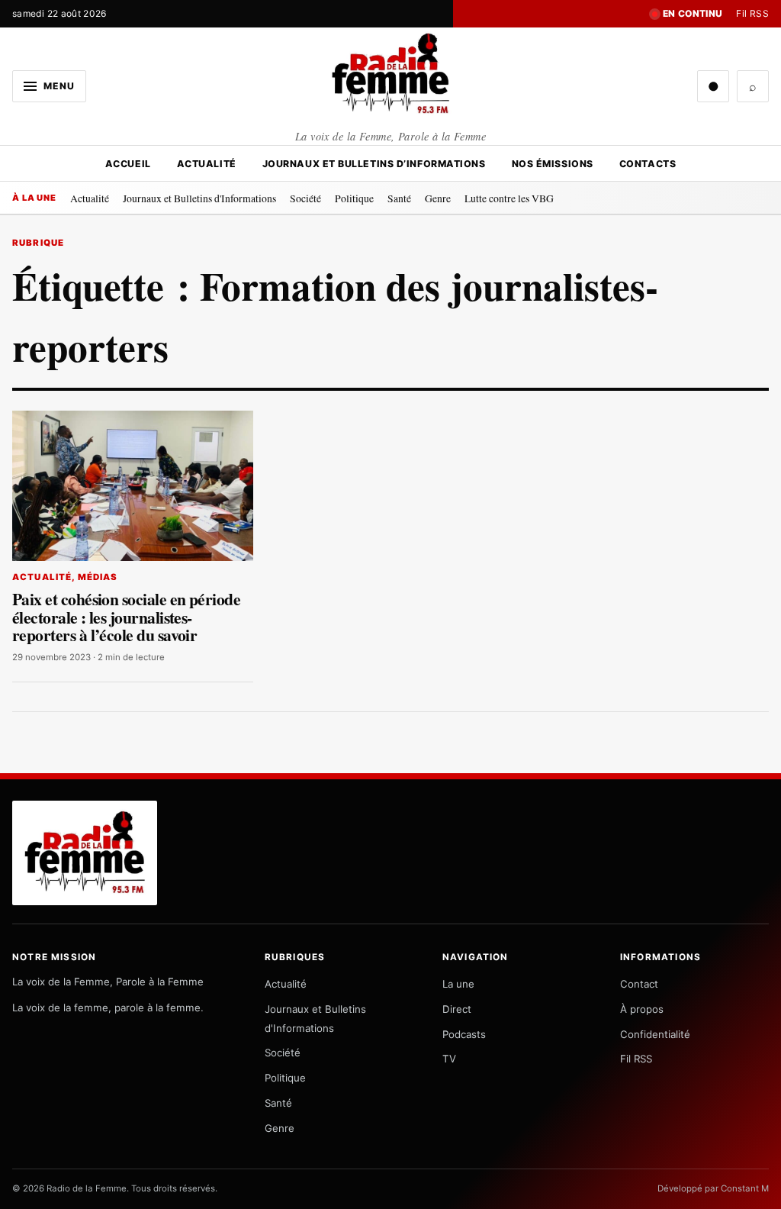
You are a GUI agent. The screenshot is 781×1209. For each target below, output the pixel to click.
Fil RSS (752, 13)
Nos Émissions (552, 163)
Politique (354, 198)
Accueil (128, 163)
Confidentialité (655, 1034)
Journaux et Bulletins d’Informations (374, 163)
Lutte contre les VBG (509, 198)
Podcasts (464, 1034)
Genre (438, 198)
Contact (639, 984)
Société (305, 198)
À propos (642, 1009)
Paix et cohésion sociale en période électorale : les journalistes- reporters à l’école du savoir (126, 616)
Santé (399, 198)
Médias (98, 577)
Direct (456, 1009)
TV (449, 1059)
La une (458, 984)
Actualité (206, 163)
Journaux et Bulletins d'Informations (199, 198)
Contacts (647, 163)
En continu (693, 13)
